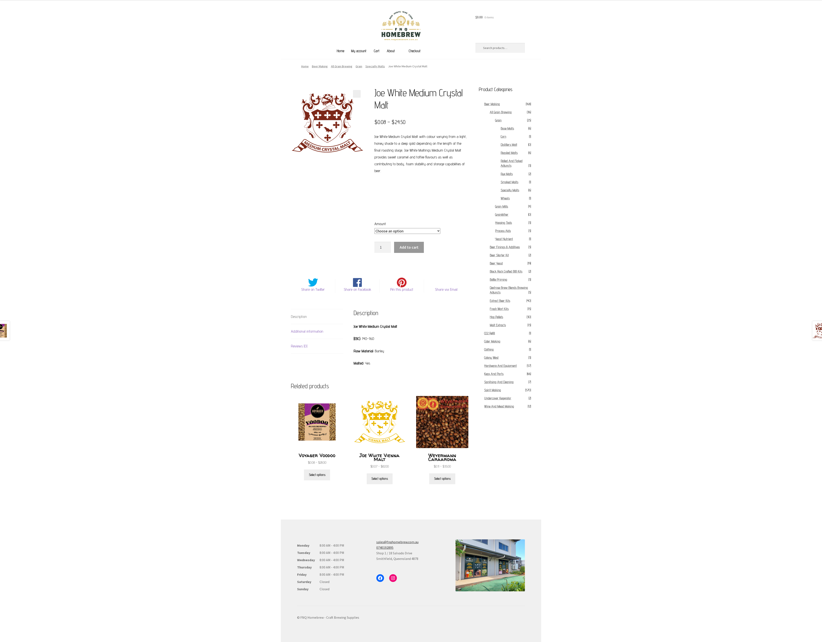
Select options (317, 475)
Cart (376, 51)
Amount (380, 223)
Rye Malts (507, 174)
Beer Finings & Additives (505, 247)
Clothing (489, 349)
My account (358, 51)
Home (340, 51)
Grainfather (501, 215)
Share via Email (446, 289)
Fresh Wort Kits (499, 309)
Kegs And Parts (493, 374)
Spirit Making (492, 390)
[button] (357, 94)
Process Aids (503, 231)
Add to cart (409, 247)
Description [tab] (299, 316)
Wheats (505, 198)
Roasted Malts (509, 153)
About (391, 51)
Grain (359, 66)
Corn (503, 136)
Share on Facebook (357, 289)
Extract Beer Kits (500, 301)
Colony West (491, 358)
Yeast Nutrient (504, 239)
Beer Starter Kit (499, 255)
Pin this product (401, 289)
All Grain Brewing (341, 66)
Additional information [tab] (307, 331)
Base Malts (507, 128)
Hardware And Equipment (500, 366)
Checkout (414, 51)
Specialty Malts (375, 66)
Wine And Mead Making (499, 406)
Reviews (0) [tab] (299, 346)
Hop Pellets (496, 317)
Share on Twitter (313, 289)
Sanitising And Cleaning (499, 382)
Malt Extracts (498, 325)
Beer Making (320, 66)
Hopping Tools (503, 223)
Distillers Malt (509, 145)
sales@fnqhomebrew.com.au (397, 542)
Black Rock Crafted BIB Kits (506, 271)
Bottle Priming (498, 279)
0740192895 (384, 547)
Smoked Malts (509, 182)
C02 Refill (489, 333)
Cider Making (492, 341)
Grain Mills (501, 206)
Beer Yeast (496, 263)
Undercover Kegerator (497, 398)
